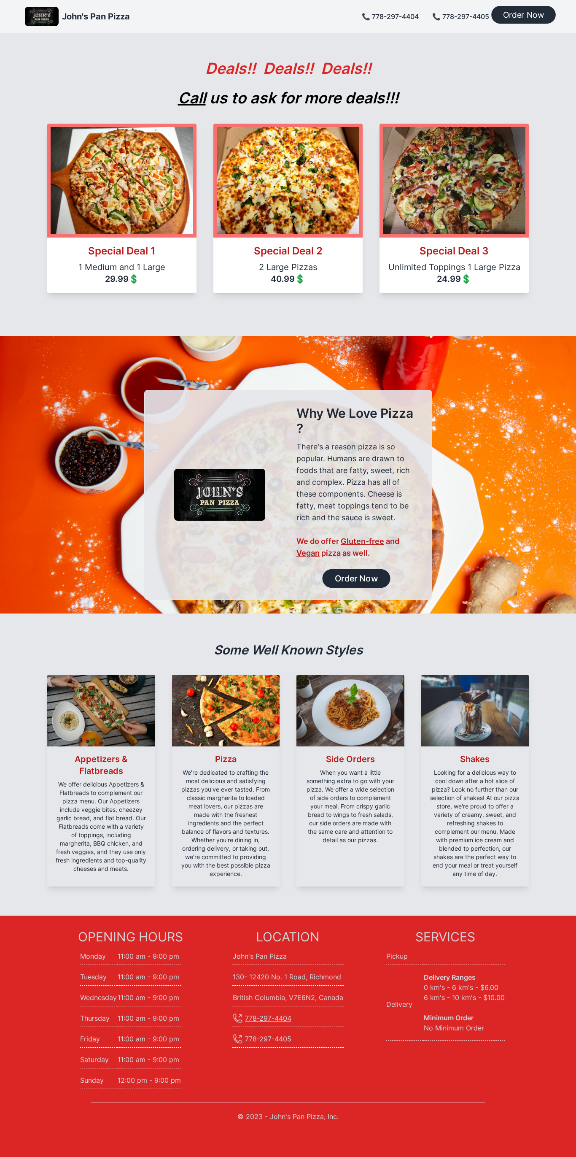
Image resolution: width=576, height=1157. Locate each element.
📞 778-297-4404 (390, 16)
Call (192, 98)
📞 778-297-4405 (460, 16)
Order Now (523, 15)
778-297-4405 (268, 1039)
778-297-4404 (268, 1018)
